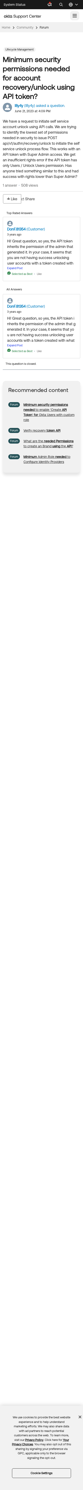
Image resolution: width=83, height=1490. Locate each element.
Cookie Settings (41, 1473)
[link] (42, 430)
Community (25, 27)
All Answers (14, 289)
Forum (44, 27)
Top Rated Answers (19, 213)
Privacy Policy (34, 1440)
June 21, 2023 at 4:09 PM (32, 111)
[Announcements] (49, 5)
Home (6, 27)
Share (30, 199)
